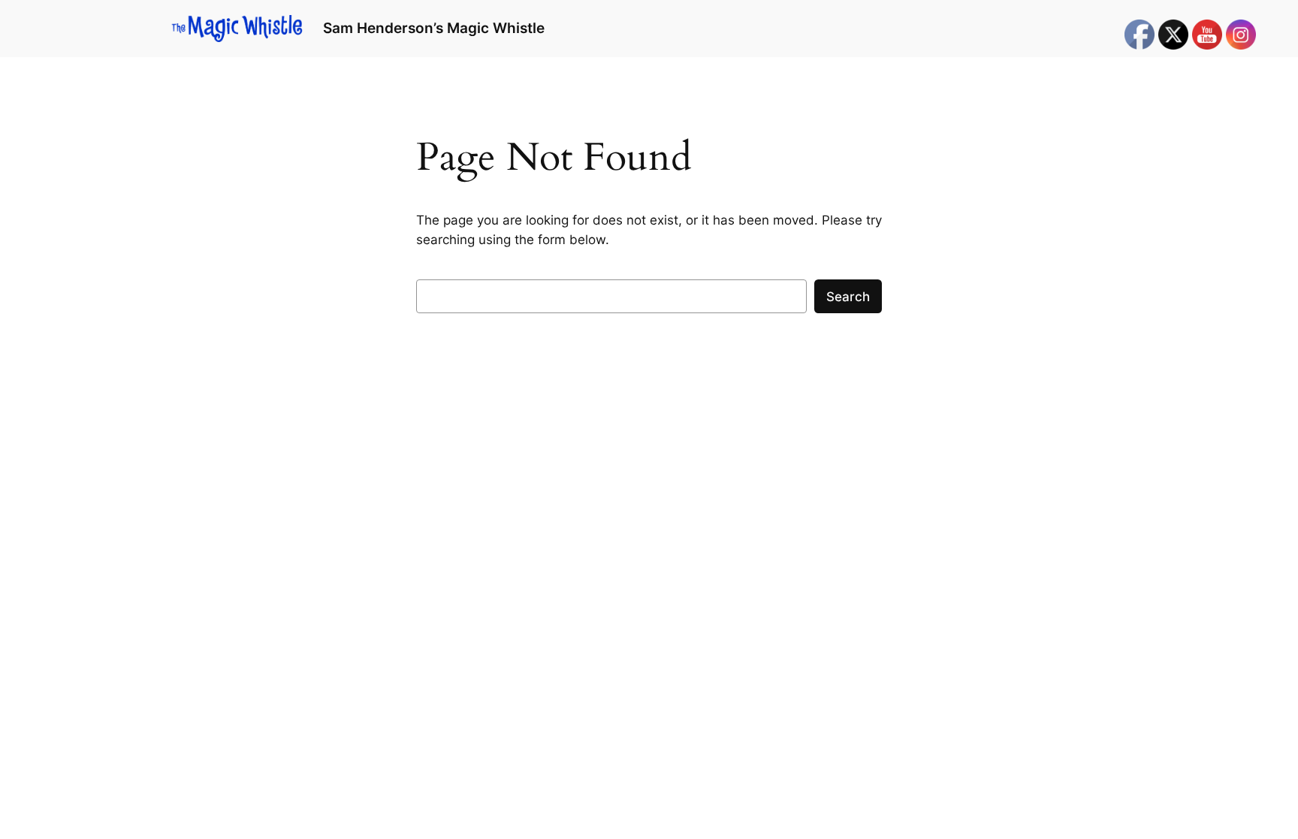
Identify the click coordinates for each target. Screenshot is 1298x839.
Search (848, 296)
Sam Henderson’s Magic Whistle (434, 28)
